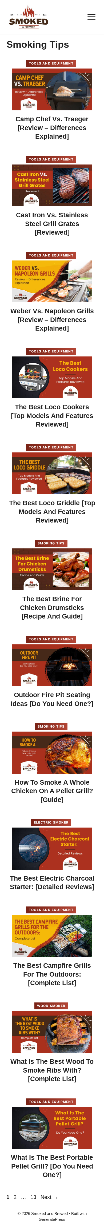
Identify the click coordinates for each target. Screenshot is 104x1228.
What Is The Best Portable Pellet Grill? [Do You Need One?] (52, 1166)
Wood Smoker (51, 1006)
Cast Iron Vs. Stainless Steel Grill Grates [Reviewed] (52, 223)
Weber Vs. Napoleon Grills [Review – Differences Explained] (52, 319)
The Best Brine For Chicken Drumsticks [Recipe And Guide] (52, 607)
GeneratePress (52, 1219)
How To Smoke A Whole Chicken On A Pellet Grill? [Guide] (52, 790)
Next (49, 1197)
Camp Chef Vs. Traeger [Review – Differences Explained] (52, 127)
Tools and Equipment (51, 63)
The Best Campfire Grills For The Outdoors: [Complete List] (52, 974)
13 (34, 1197)
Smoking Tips (51, 543)
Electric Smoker (51, 822)
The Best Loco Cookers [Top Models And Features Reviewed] (52, 415)
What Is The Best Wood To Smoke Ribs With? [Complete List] (52, 1070)
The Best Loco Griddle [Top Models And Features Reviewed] (52, 511)
